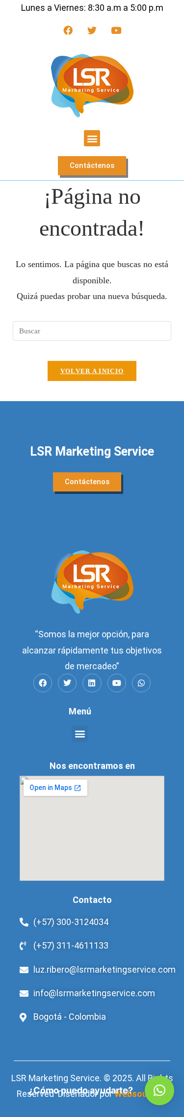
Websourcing (141, 1094)
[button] (92, 138)
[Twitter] (92, 30)
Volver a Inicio (92, 371)
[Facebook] (68, 30)
